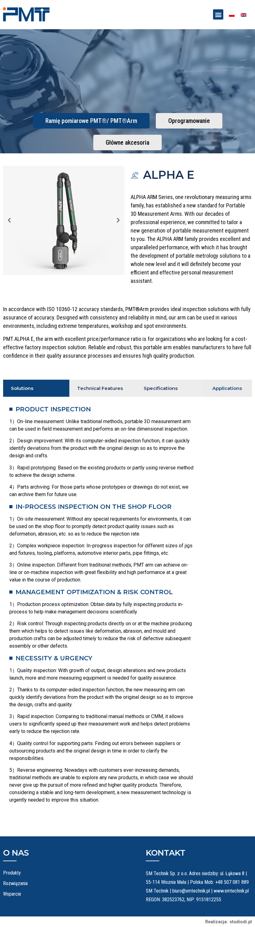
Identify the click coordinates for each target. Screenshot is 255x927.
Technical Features (100, 388)
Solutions (22, 388)
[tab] (36, 388)
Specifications (161, 388)
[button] (218, 14)
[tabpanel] (102, 605)
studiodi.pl (241, 921)
